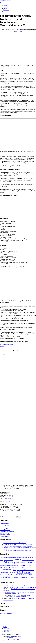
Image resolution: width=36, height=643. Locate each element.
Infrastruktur (5, 567)
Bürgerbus (21, 557)
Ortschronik (12, 572)
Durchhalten (30, 560)
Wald (28, 577)
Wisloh (2, 579)
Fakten (17, 562)
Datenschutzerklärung (13, 639)
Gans (35, 562)
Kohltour (24, 567)
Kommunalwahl (6, 570)
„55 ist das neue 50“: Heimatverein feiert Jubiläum (17, 550)
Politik (20, 572)
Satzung (2, 346)
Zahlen (6, 579)
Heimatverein (25, 565)
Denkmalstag (10, 560)
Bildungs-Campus (13, 557)
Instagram (6, 630)
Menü (1, 2)
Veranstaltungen (22, 577)
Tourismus (6, 10)
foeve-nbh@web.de (10, 498)
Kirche (13, 567)
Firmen (5, 8)
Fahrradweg (9, 562)
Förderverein (29, 562)
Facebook (6, 628)
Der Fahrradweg (4, 533)
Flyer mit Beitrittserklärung (7, 344)
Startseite (5, 5)
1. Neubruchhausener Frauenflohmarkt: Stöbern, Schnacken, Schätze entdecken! (19, 586)
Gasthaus (2, 565)
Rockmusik (2, 574)
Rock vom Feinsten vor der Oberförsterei (14, 543)
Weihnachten (33, 577)
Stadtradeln (24, 574)
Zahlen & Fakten (4, 528)
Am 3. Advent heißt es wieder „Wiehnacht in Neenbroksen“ (19, 592)
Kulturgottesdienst (20, 570)
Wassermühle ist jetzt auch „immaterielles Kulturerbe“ (18, 546)
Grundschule (14, 565)
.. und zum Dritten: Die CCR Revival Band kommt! (17, 544)
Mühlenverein (31, 570)
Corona (6, 560)
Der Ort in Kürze (4, 525)
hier (21, 31)
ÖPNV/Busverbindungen (7, 531)
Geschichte (3, 527)
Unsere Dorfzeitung (5, 530)
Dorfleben (24, 560)
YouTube (6, 631)
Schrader (7, 574)
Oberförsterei (4, 572)
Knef (16, 567)
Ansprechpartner (4, 536)
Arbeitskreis (4, 557)
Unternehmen (14, 577)
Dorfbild (17, 559)
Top (4, 641)
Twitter (5, 627)
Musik (26, 570)
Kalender (6, 11)
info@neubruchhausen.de (7, 613)
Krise (14, 570)
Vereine (5, 7)
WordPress (18, 636)
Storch (30, 574)
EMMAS (2, 562)
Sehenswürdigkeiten (15, 574)
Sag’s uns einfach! (5, 534)
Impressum (10, 637)
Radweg (28, 572)
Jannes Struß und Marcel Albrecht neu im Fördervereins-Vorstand (19, 595)
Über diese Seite (4, 523)
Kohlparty (20, 567)
